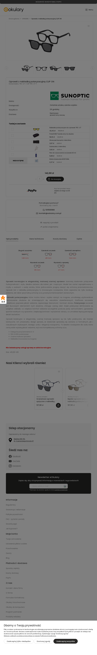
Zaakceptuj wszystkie (65, 641)
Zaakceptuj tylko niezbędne (19, 641)
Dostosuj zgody (43, 641)
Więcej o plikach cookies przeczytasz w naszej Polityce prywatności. (30, 636)
